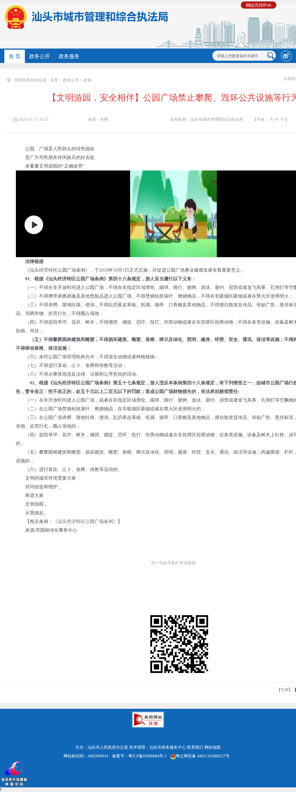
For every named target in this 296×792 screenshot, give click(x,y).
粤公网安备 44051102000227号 (203, 756)
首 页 (15, 56)
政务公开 (39, 56)
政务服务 (69, 56)
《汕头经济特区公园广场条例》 (85, 521)
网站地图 (212, 747)
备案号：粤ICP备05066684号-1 (139, 756)
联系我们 (195, 747)
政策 (88, 80)
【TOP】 (285, 690)
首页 (54, 80)
